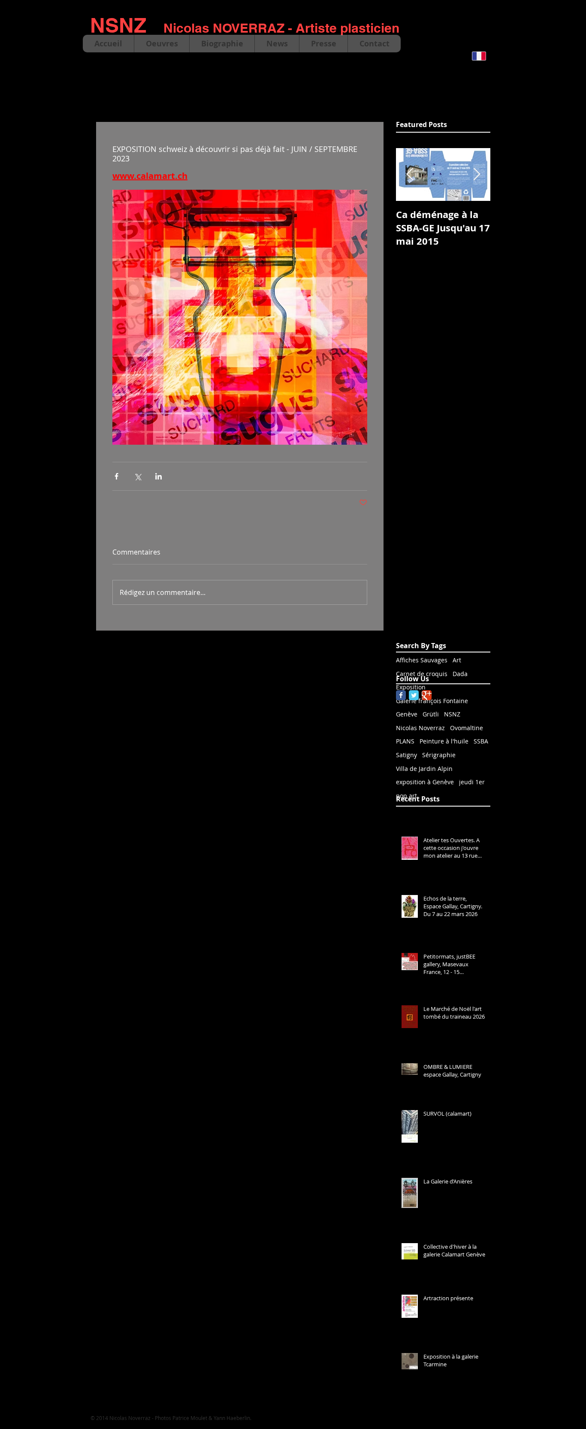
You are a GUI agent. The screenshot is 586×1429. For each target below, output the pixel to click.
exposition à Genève (425, 782)
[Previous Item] (410, 175)
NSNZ (452, 714)
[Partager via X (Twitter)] (137, 476)
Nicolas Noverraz (420, 728)
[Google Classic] (427, 695)
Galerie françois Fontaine (432, 701)
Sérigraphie (439, 755)
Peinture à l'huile (444, 741)
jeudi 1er (472, 782)
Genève (406, 714)
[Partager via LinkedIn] (158, 476)
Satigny (406, 755)
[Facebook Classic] (401, 695)
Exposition (411, 687)
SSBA (481, 741)
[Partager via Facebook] (116, 476)
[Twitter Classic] (414, 695)
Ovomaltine (466, 728)
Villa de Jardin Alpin (424, 769)
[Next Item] (476, 175)
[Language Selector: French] (484, 56)
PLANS (405, 741)
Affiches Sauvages (421, 660)
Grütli (431, 714)
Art (457, 660)
